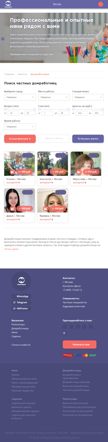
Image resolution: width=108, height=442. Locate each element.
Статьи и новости (21, 344)
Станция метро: (80, 91)
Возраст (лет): (11, 106)
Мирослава (79, 179)
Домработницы (20, 328)
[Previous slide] (2, 38)
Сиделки (16, 336)
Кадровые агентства (74, 306)
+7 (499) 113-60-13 (72, 290)
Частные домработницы (76, 390)
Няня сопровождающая (25, 382)
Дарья (9, 215)
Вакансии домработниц (76, 386)
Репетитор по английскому (77, 415)
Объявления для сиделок (25, 411)
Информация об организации (86, 432)
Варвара (44, 215)
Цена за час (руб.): (82, 106)
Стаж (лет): (44, 106)
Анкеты (15, 374)
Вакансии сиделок (21, 407)
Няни (14, 332)
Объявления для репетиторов (79, 407)
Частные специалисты (75, 302)
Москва (57, 4)
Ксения (10, 179)
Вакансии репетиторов (75, 403)
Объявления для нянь (24, 386)
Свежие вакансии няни (24, 378)
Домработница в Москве (76, 382)
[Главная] (8, 4)
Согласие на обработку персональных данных (54, 437)
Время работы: (12, 120)
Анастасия (45, 179)
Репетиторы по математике (78, 411)
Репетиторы (18, 324)
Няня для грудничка (22, 390)
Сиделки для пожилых (24, 403)
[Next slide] (105, 38)
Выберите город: (13, 91)
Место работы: (46, 91)
